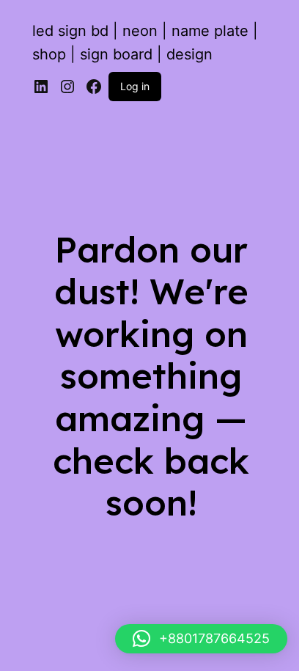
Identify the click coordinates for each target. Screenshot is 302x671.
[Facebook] (94, 86)
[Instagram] (67, 86)
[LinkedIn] (41, 86)
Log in (135, 86)
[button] (201, 638)
